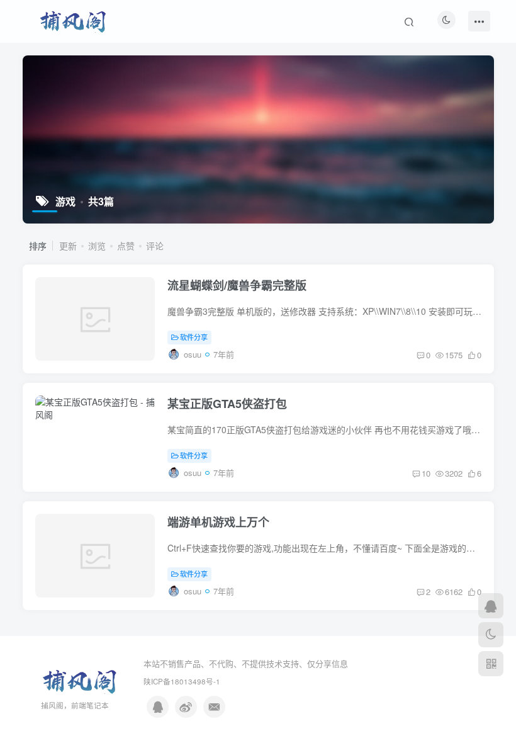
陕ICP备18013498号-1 (181, 681)
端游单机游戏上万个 (218, 522)
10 (426, 473)
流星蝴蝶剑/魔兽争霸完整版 (236, 285)
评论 (155, 245)
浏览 (97, 245)
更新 (68, 245)
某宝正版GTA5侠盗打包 (227, 403)
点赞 (126, 245)
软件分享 (194, 337)
